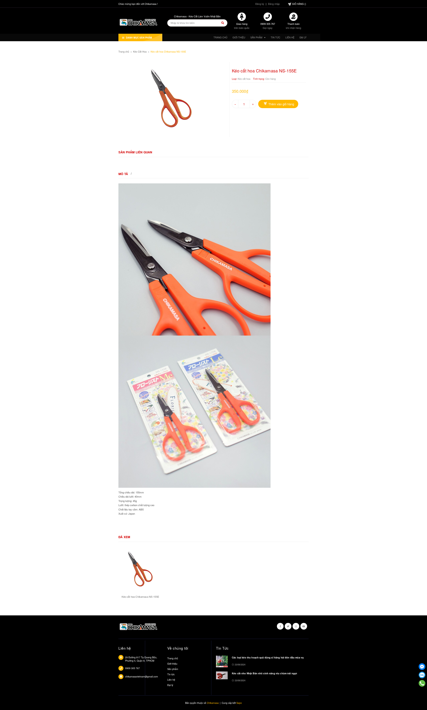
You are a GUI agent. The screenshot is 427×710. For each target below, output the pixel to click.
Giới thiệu (172, 663)
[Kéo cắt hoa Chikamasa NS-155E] (140, 569)
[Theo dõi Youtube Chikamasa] (303, 626)
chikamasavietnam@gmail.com (141, 676)
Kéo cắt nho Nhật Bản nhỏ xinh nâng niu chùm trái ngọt (264, 673)
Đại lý (170, 685)
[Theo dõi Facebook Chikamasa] (280, 626)
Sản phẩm (172, 669)
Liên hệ (171, 679)
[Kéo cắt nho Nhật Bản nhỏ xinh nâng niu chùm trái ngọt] (222, 675)
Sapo (239, 702)
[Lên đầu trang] (422, 691)
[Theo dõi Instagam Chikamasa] (296, 626)
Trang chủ (172, 658)
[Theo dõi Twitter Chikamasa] (288, 626)
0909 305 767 (267, 24)
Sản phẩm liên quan (135, 152)
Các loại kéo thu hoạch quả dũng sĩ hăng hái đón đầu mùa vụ (268, 657)
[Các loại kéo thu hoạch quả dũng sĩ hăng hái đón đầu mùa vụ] (222, 661)
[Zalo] (422, 675)
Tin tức (171, 674)
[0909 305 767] (422, 683)
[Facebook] (422, 666)
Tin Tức (222, 648)
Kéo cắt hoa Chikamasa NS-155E (140, 596)
